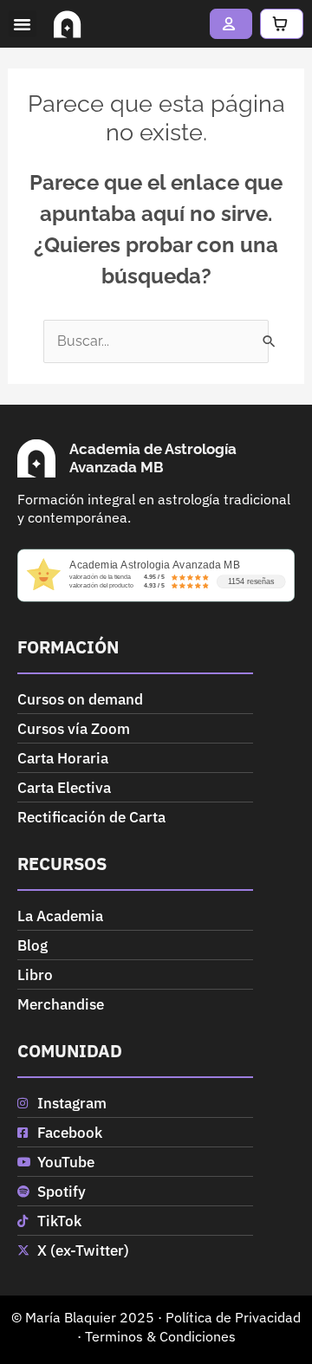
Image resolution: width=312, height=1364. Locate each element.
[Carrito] (281, 24)
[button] (22, 24)
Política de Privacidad (233, 1317)
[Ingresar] (231, 24)
